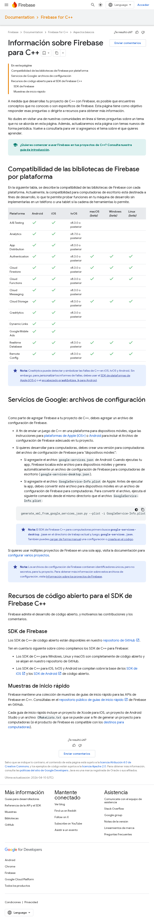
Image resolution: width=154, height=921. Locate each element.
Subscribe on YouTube (68, 823)
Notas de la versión (116, 821)
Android (95, 436)
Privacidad (31, 902)
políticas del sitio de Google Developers (44, 770)
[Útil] (137, 32)
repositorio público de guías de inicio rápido (91, 700)
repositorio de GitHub (119, 640)
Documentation (19, 17)
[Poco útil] (143, 32)
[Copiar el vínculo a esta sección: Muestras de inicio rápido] (74, 686)
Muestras (10, 812)
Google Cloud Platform (19, 879)
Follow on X (62, 817)
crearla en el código (120, 539)
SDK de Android (45, 674)
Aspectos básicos (83, 32)
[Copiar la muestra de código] (143, 509)
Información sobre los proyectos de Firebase (74, 576)
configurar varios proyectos (28, 555)
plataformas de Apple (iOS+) (65, 436)
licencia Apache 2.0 (94, 766)
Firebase (13, 32)
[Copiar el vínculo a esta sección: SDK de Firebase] (51, 631)
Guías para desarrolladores (22, 799)
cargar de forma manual (65, 539)
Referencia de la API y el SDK (23, 805)
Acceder (143, 5)
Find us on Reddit (65, 810)
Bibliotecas (11, 818)
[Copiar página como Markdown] (56, 53)
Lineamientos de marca (119, 828)
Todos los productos (17, 885)
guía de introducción (34, 149)
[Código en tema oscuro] (136, 509)
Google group (113, 815)
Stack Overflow (114, 808)
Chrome (10, 866)
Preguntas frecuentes (118, 834)
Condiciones (13, 902)
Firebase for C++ (57, 17)
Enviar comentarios (127, 43)
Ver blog (60, 804)
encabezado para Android (69, 380)
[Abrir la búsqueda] (92, 4)
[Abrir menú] (6, 5)
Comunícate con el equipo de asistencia (123, 800)
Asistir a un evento (66, 830)
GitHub (9, 824)
